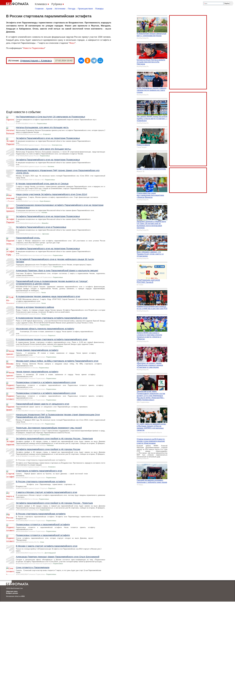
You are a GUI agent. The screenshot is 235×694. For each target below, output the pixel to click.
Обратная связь (12, 591)
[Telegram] (94, 60)
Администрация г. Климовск (36, 60)
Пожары (99, 8)
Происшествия (85, 8)
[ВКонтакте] (81, 60)
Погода (71, 8)
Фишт (72, 43)
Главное (39, 8)
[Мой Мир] (100, 60)
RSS (23, 596)
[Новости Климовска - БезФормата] (14, 3)
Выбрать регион (12, 593)
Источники (60, 8)
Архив (49, 8)
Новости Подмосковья (34, 48)
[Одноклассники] (87, 60)
